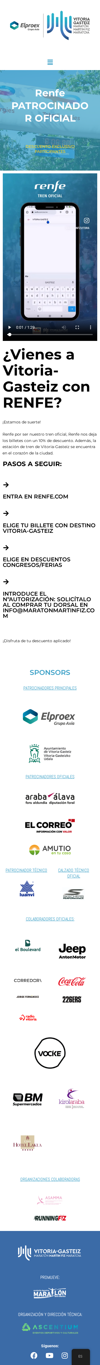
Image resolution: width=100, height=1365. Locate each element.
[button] (50, 62)
